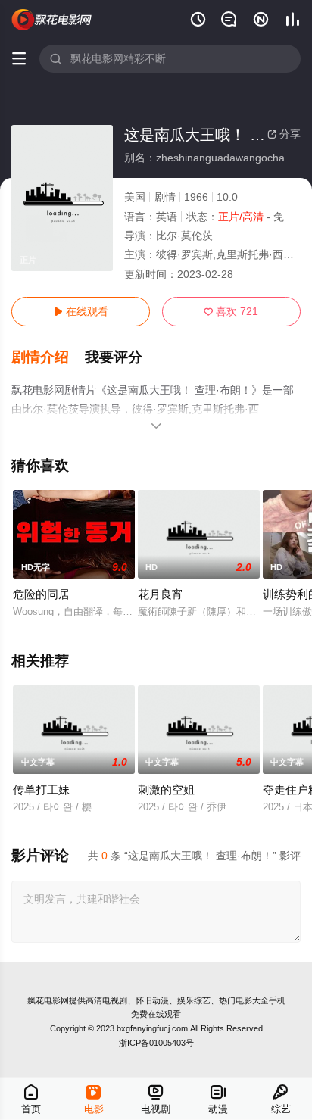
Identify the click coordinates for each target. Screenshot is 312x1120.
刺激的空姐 (166, 789)
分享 (284, 134)
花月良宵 (160, 594)
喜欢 (231, 311)
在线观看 (81, 311)
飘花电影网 (48, 1000)
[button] (48, 357)
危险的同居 (41, 594)
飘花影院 (51, 20)
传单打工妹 (41, 789)
